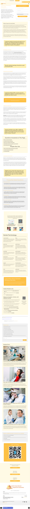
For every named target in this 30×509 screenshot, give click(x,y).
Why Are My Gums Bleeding (7, 436)
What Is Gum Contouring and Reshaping (9, 435)
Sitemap (6, 502)
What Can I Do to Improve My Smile (8, 333)
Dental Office (5, 438)
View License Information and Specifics (13, 306)
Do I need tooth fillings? (6, 151)
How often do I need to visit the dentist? (8, 141)
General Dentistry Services (9, 317)
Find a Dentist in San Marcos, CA (8, 336)
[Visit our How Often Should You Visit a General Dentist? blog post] (14, 381)
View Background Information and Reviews (12, 310)
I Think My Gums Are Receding (7, 329)
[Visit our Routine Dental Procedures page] (21, 230)
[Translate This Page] (29, 508)
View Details (9, 311)
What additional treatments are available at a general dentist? (11, 143)
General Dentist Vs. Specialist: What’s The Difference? (14, 361)
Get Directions (15, 467)
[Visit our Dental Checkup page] (9, 230)
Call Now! (17, 0)
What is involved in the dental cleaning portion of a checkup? (11, 148)
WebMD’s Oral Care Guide (9, 294)
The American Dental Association (18, 52)
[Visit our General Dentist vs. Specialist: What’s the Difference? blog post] (14, 360)
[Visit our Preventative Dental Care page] (15, 230)
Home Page (17, 292)
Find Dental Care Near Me (7, 439)
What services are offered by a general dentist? (9, 142)
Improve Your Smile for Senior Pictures (8, 330)
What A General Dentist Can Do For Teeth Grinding (13, 424)
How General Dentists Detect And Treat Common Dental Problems (13, 404)
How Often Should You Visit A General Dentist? (13, 382)
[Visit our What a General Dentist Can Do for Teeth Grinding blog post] (14, 423)
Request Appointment (15, 474)
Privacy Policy (4, 502)
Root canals (4, 115)
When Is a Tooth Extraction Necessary (8, 334)
